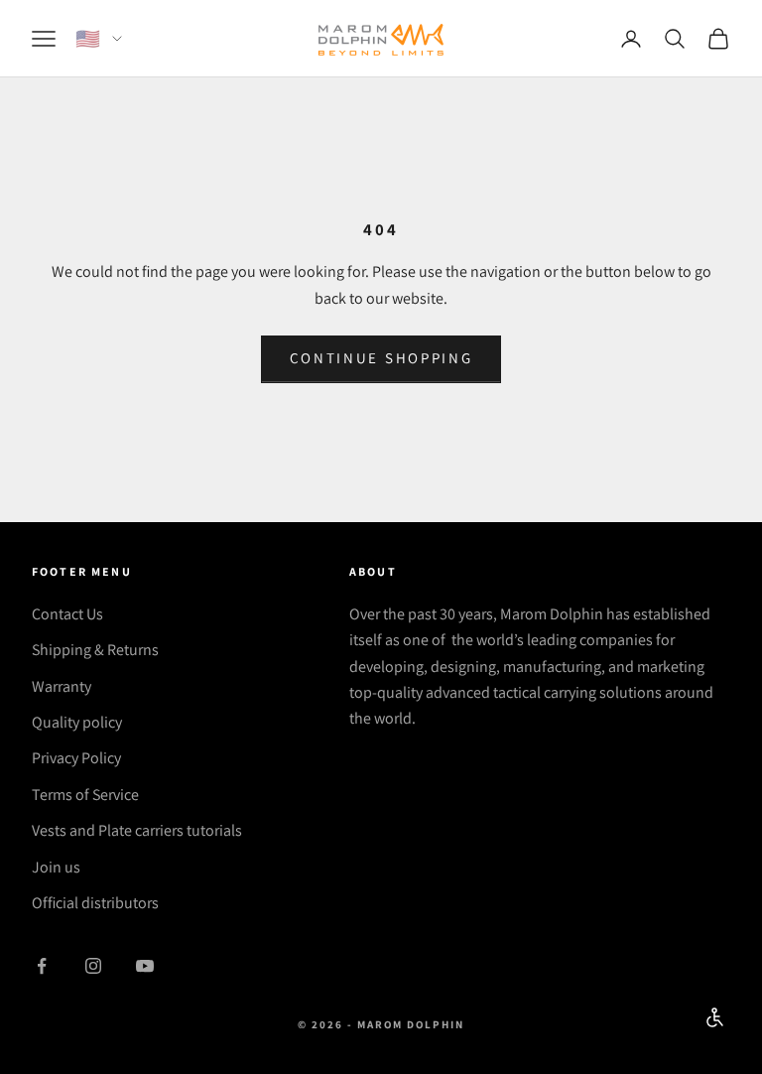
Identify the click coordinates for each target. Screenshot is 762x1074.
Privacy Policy (76, 757)
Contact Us (67, 614)
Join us (56, 867)
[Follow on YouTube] (145, 966)
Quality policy (77, 722)
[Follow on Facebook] (42, 966)
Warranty (61, 686)
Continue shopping (381, 357)
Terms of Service (85, 794)
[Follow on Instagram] (93, 966)
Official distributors (95, 902)
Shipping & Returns (95, 649)
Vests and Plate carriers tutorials (137, 830)
